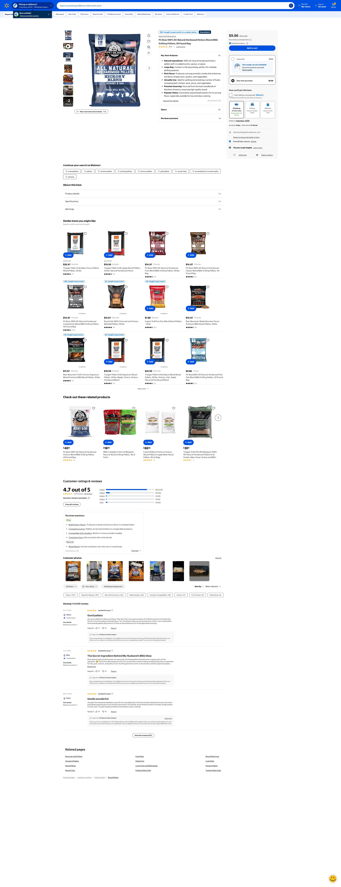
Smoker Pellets (212, 766)
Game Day (129, 14)
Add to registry (267, 155)
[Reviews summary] (174, 47)
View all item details (170, 101)
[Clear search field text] (285, 5)
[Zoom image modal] (148, 47)
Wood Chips (70, 770)
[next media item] (149, 68)
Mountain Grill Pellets (73, 756)
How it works (247, 70)
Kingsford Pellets (72, 761)
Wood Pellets (70, 766)
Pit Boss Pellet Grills (143, 770)
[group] (172, 47)
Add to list (243, 155)
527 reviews (88, 494)
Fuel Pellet (139, 756)
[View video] (148, 53)
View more (142, 389)
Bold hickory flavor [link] (77, 524)
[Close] (49, 14)
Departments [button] (10, 14)
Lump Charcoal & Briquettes (146, 766)
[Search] (291, 5)
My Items (158, 14)
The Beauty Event (114, 14)
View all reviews (71, 504)
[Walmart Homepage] (6, 5)
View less (134, 551)
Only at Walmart (172, 14)
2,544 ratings (180, 47)
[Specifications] (219, 201)
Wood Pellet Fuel (212, 756)
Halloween (60, 14)
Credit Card (188, 14)
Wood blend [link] (74, 546)
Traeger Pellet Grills (213, 770)
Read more (91, 666)
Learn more (257, 148)
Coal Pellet (210, 761)
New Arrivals (98, 14)
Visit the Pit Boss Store (167, 36)
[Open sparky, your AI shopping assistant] (333, 879)
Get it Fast (72, 14)
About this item (72, 184)
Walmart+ (201, 14)
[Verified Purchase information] (112, 610)
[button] (304, 5)
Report (113, 628)
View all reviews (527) (143, 735)
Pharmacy (84, 14)
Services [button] (26, 14)
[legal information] (250, 40)
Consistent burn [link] (76, 537)
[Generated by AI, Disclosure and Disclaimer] (220, 101)
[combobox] (176, 5)
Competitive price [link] (77, 529)
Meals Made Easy (144, 14)
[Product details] (219, 194)
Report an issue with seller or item (246, 137)
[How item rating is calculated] (89, 498)
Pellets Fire (139, 761)
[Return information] (246, 43)
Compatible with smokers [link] (80, 533)
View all (218, 558)
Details (253, 141)
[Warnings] (219, 209)
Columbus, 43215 (242, 121)
